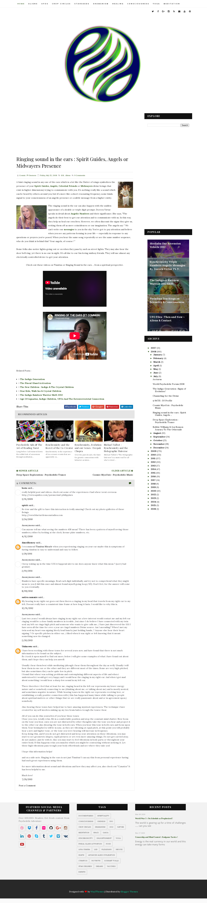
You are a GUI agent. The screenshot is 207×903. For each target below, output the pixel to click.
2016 (153, 476)
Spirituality (103, 816)
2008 (154, 351)
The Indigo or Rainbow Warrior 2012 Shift (164, 282)
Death (81, 855)
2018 (153, 483)
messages (69, 229)
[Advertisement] (75, 134)
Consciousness (138, 4)
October (158, 440)
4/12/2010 (27, 536)
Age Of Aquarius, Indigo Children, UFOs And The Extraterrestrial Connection (62, 399)
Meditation (172, 4)
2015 (153, 472)
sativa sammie (30, 597)
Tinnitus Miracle (44, 546)
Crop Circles (61, 4)
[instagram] (168, 11)
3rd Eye (119, 849)
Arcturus (157, 379)
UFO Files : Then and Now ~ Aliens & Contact (167, 318)
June (156, 372)
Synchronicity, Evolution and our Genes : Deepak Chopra (88, 448)
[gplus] (163, 11)
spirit (25, 505)
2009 (154, 451)
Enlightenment (104, 838)
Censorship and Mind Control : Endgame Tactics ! (156, 837)
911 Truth (95, 861)
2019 (153, 487)
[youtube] (184, 11)
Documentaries (85, 816)
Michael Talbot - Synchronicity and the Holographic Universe (116, 448)
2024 (154, 501)
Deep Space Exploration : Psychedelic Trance (165, 421)
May (156, 369)
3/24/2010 (27, 519)
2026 (154, 509)
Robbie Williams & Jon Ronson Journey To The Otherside (168, 428)
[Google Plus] (94, 886)
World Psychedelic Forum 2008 (168, 384)
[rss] (174, 11)
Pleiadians (107, 849)
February (158, 358)
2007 (154, 348)
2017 (153, 480)
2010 (154, 454)
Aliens (33, 4)
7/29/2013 (27, 779)
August (157, 433)
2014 (153, 469)
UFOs (44, 4)
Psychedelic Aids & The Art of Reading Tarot (29, 446)
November (159, 444)
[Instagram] (100, 886)
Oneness (101, 821)
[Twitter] (83, 886)
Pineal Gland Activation (90, 844)
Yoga (156, 4)
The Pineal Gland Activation (35, 383)
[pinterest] (190, 11)
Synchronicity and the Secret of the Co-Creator (59, 446)
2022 (154, 494)
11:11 (62, 175)
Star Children (85, 866)
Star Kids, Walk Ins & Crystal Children (40, 391)
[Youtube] (118, 886)
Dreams (99, 866)
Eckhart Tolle (111, 861)
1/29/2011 (27, 553)
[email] (179, 11)
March (157, 362)
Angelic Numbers (80, 213)
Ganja (105, 833)
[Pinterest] (124, 886)
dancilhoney (28, 542)
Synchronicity (85, 838)
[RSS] (106, 886)
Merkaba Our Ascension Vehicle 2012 (165, 245)
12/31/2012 (27, 608)
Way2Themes (97, 891)
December (159, 447)
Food (108, 844)
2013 (153, 465)
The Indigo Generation (32, 379)
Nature (120, 827)
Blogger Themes (129, 891)
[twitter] (152, 11)
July (156, 376)
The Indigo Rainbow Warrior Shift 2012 (41, 395)
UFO (111, 821)
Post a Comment (27, 785)
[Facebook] (89, 886)
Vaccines (111, 866)
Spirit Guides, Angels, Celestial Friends (55, 186)
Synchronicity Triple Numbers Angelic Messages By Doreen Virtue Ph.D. (167, 265)
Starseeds (81, 4)
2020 (154, 491)
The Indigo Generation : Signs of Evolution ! (169, 390)
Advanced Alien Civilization (101, 855)
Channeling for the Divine (166, 396)
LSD (95, 849)
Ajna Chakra (84, 849)
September (159, 436)
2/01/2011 (27, 570)
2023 (154, 498)
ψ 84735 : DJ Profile (162, 400)
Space (96, 833)
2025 (154, 505)
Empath (81, 872)
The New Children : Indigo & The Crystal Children (47, 387)
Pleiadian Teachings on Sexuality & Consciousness (167, 300)
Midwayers (87, 186)
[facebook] (158, 11)
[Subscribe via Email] (112, 886)
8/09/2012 (27, 591)
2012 (153, 462)
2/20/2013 (27, 640)
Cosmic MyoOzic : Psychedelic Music (168, 406)
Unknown (27, 646)
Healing (118, 4)
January (158, 354)
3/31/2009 (27, 499)
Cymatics (82, 861)
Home (21, 4)
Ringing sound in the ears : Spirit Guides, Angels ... (169, 414)
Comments (79, 175)
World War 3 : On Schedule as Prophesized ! (154, 818)
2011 (153, 458)
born (24, 488)
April (156, 365)
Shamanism (101, 4)
